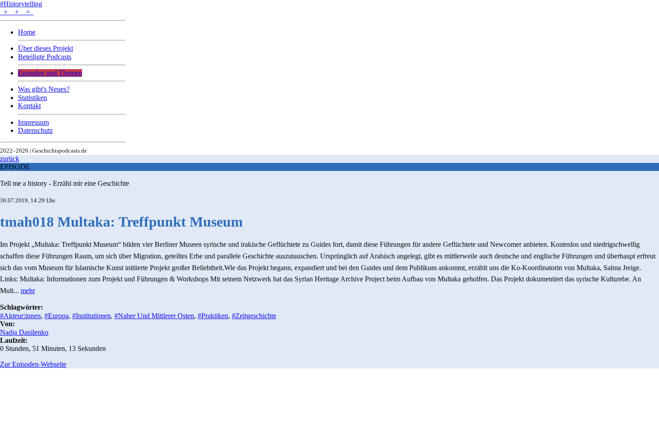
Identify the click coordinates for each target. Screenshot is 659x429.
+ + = (17, 12)
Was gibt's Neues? (43, 89)
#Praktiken (213, 316)
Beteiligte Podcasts (44, 57)
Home (26, 32)
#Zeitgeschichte (254, 316)
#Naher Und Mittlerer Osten (154, 316)
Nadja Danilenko (24, 332)
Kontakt (29, 105)
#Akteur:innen (20, 316)
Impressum (33, 122)
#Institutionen (91, 316)
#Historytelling (21, 4)
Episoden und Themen (50, 73)
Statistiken (32, 97)
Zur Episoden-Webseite (33, 364)
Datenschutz (35, 130)
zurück (9, 158)
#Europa (56, 316)
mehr (28, 290)
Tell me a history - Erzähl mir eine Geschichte (64, 183)
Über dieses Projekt (45, 48)
